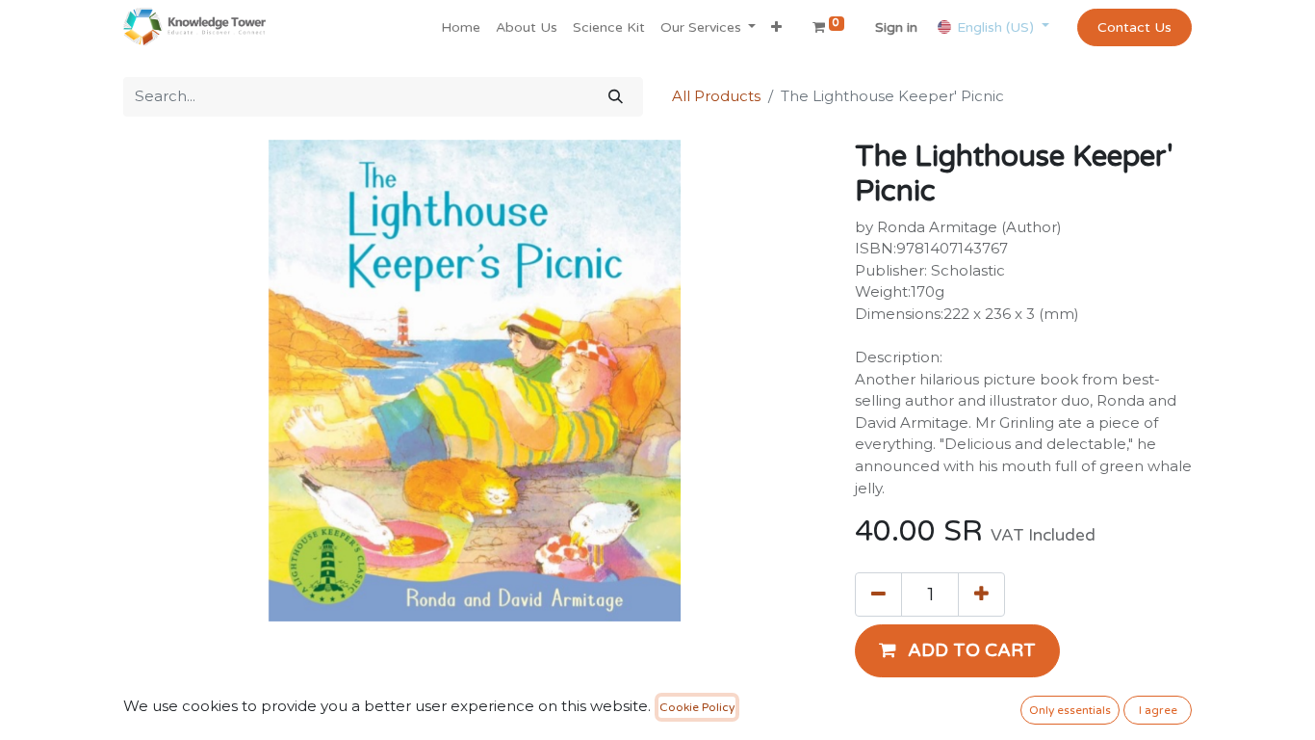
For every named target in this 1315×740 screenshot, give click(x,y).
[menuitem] (460, 27)
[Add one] (981, 594)
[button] (776, 27)
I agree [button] (1158, 710)
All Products (716, 96)
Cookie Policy (697, 707)
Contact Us (1134, 27)
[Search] (615, 97)
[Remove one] (878, 594)
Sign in (896, 27)
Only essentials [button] (1070, 710)
